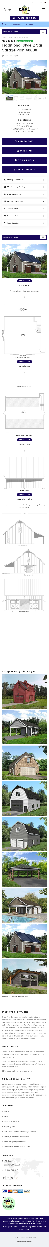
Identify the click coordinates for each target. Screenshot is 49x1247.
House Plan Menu (10, 31)
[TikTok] (45, 2)
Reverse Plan (25, 281)
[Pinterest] (33, 2)
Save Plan (25, 150)
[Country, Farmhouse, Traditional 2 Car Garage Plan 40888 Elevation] (24, 77)
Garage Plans (16, 24)
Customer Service (11, 1121)
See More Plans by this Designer (15, 996)
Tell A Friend (26, 160)
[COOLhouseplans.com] (24, 10)
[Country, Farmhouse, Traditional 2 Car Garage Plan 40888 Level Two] (24, 407)
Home (6, 24)
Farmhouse (12, 37)
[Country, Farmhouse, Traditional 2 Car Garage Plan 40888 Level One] (24, 330)
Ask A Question (25, 169)
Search (7, 1116)
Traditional (19, 37)
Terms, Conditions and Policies (16, 1136)
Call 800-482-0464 (24, 18)
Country (4, 37)
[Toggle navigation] (43, 32)
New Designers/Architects (15, 1141)
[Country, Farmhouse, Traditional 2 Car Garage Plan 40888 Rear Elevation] (24, 474)
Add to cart (25, 141)
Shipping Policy (10, 1126)
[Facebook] (37, 2)
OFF (17, 56)
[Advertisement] (24, 642)
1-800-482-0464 (12, 1170)
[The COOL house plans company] (9, 1204)
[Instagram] (41, 2)
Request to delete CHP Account (17, 1147)
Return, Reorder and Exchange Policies (20, 1131)
